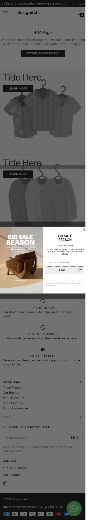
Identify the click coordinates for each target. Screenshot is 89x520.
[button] (65, 270)
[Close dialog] (84, 229)
